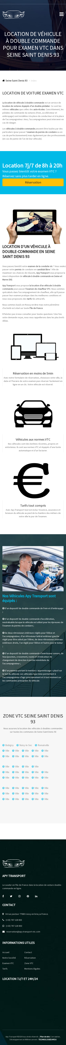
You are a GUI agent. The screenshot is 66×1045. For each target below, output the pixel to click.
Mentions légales (32, 968)
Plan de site (45, 1036)
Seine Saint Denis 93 (16, 80)
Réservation (33, 182)
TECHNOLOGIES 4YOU (47, 1039)
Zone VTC (28, 963)
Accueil (5, 952)
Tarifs (5, 968)
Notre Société (9, 957)
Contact (28, 952)
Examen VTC (8, 963)
